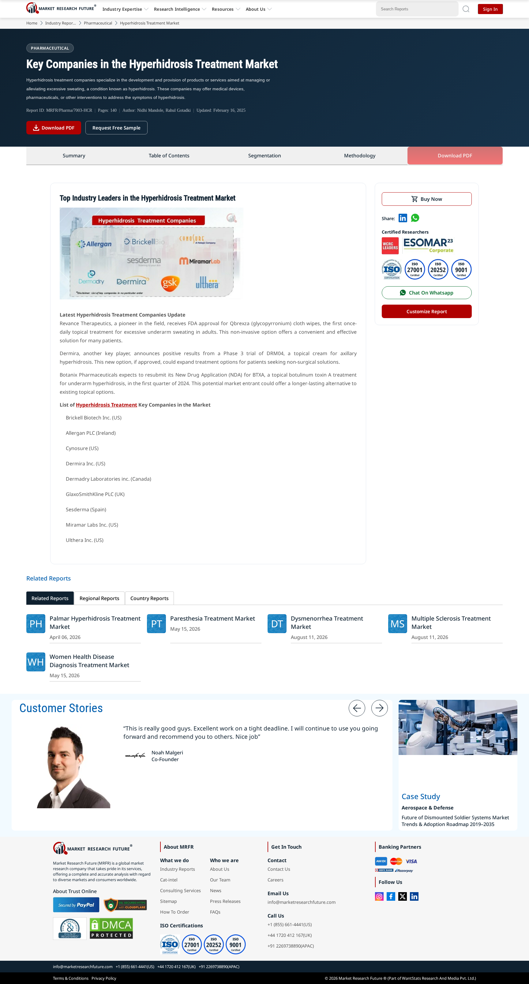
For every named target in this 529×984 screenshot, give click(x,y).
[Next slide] (379, 708)
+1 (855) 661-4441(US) (290, 924)
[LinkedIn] (414, 896)
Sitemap (168, 901)
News (215, 890)
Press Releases (225, 901)
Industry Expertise (122, 9)
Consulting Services (180, 890)
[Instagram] (379, 896)
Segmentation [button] (264, 155)
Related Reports (50, 598)
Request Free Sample (116, 128)
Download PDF (58, 128)
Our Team (220, 880)
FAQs (215, 912)
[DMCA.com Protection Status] (111, 928)
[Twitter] (402, 896)
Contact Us (279, 869)
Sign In (490, 9)
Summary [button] (74, 155)
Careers (275, 880)
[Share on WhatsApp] (415, 218)
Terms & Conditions (70, 978)
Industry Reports (60, 23)
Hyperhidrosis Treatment (106, 404)
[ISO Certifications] (427, 277)
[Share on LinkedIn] (403, 218)
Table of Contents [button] (169, 155)
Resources (223, 9)
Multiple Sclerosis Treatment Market (451, 622)
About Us (255, 9)
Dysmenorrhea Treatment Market (327, 622)
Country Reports (149, 598)
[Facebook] (391, 896)
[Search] (466, 9)
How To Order (174, 912)
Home (31, 23)
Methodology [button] (359, 155)
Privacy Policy (104, 978)
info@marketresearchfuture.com (302, 902)
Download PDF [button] (455, 155)
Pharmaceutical (98, 23)
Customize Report (427, 311)
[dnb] (70, 928)
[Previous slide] (357, 708)
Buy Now (431, 199)
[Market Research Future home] (62, 9)
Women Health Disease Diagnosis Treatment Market (89, 660)
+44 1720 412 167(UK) (290, 935)
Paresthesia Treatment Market (212, 618)
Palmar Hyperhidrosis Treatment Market (95, 622)
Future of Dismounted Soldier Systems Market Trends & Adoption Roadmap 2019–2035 (455, 821)
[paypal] (76, 904)
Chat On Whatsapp (431, 292)
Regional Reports (99, 598)
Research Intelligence (177, 9)
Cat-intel (169, 880)
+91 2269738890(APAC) (291, 946)
